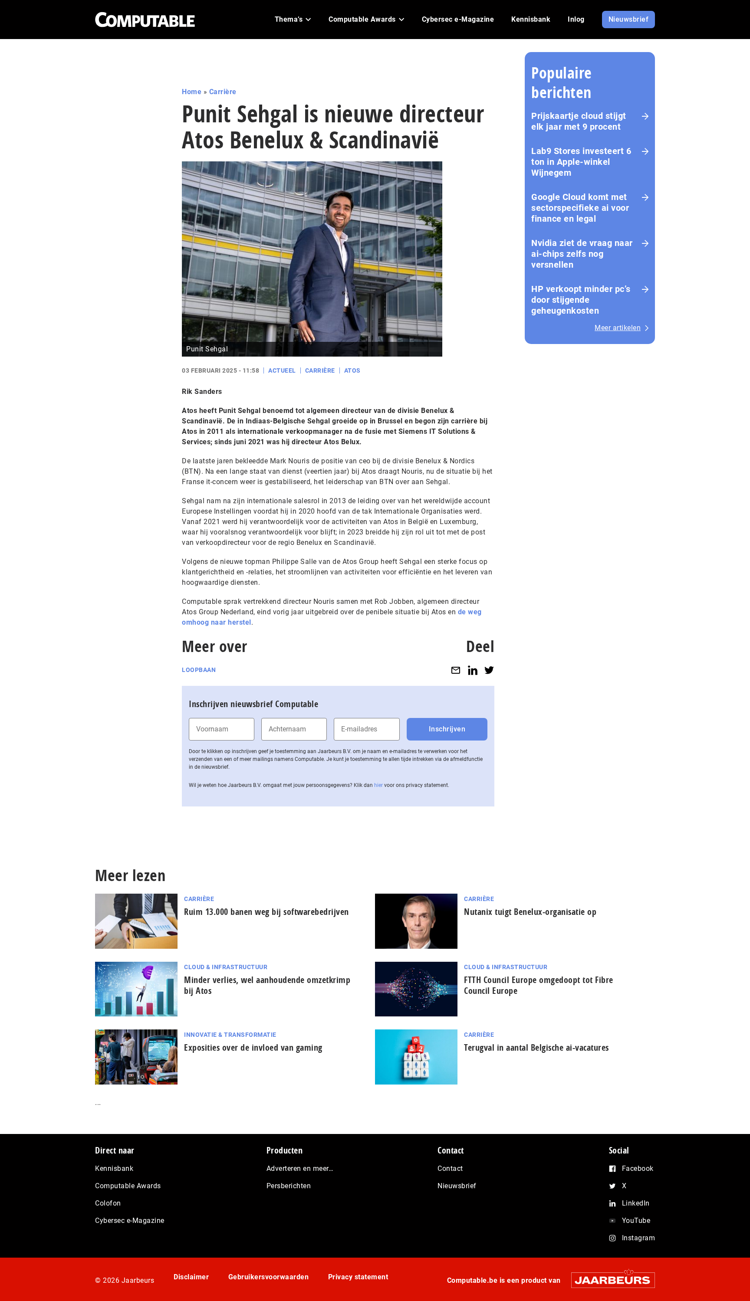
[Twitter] (489, 670)
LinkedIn (636, 1203)
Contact (450, 1168)
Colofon (108, 1203)
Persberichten (288, 1186)
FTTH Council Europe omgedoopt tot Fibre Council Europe (538, 985)
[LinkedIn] (472, 670)
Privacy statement (358, 1277)
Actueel (282, 370)
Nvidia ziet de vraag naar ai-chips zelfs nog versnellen (582, 254)
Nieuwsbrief (457, 1186)
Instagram (638, 1238)
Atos (352, 370)
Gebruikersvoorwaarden (268, 1277)
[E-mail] (456, 670)
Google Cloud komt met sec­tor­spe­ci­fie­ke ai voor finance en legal (580, 208)
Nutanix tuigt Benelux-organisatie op (530, 912)
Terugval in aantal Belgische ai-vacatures (536, 1047)
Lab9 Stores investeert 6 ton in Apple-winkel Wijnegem (581, 162)
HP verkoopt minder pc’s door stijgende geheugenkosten (581, 300)
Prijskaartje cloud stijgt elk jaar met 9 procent (578, 121)
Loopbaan (199, 669)
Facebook (638, 1168)
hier (378, 785)
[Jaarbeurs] (608, 1280)
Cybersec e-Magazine (129, 1220)
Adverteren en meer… (300, 1168)
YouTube (636, 1220)
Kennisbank (114, 1168)
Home (191, 92)
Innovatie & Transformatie (230, 1034)
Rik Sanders (202, 391)
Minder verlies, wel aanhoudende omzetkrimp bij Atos (267, 985)
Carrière (223, 92)
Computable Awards (128, 1186)
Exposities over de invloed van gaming (253, 1047)
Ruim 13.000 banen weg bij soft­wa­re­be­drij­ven (266, 912)
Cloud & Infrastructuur (225, 966)
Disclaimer (191, 1277)
